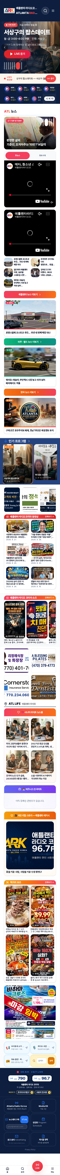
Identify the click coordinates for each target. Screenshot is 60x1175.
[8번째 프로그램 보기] (21, 66)
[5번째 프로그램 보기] (12, 66)
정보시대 (42, 155)
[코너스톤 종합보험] (16, 687)
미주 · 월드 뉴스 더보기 (28, 341)
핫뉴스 (17, 155)
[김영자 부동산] (12, 499)
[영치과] (43, 687)
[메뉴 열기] (53, 10)
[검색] (45, 10)
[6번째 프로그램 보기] (14, 66)
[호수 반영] (48, 499)
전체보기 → (49, 516)
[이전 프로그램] (4, 47)
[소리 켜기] (51, 202)
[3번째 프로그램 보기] (8, 66)
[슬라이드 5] (53, 122)
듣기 (52, 78)
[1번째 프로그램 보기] (4, 66)
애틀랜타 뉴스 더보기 (28, 294)
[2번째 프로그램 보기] (6, 66)
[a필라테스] (43, 660)
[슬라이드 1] (43, 122)
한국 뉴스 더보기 (28, 392)
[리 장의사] (16, 660)
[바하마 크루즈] (30, 1012)
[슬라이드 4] (51, 122)
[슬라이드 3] (48, 122)
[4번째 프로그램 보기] (10, 66)
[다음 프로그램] (55, 47)
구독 (25, 1120)
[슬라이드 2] (45, 122)
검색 (51, 1061)
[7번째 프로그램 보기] (18, 66)
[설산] (30, 499)
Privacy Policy (30, 1150)
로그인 (51, 98)
